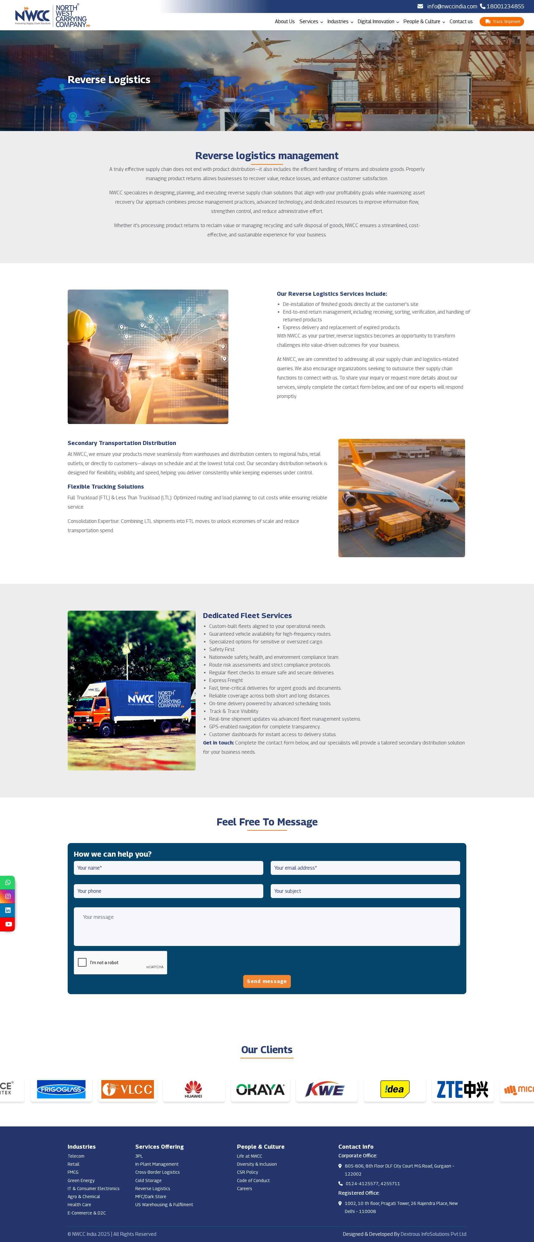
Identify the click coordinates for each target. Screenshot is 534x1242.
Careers (244, 1188)
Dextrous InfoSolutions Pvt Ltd (433, 1234)
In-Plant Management (157, 1164)
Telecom (76, 1156)
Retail (73, 1164)
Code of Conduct (253, 1180)
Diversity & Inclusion (257, 1164)
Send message (267, 981)
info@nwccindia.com (452, 6)
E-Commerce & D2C (87, 1212)
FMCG (73, 1172)
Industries (339, 21)
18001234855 (505, 6)
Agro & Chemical (84, 1196)
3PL (139, 1156)
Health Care (79, 1204)
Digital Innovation (377, 21)
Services (309, 21)
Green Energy (81, 1180)
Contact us (461, 21)
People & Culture (423, 21)
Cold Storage (148, 1180)
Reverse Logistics (152, 1188)
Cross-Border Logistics (157, 1172)
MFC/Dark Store (150, 1196)
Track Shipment (505, 21)
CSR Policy (247, 1172)
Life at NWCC (249, 1156)
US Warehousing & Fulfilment (164, 1204)
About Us (285, 21)
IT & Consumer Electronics (94, 1188)
